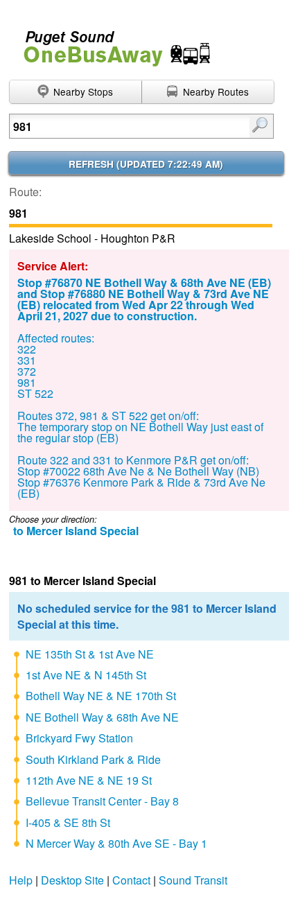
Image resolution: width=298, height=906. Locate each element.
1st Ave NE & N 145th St (86, 675)
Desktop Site (72, 880)
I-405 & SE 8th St (68, 822)
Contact (131, 880)
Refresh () (146, 164)
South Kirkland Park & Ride (93, 759)
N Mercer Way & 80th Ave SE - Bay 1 (116, 843)
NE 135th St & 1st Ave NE (90, 654)
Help (21, 880)
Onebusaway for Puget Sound (111, 42)
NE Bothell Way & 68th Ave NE (102, 717)
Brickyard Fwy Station (79, 738)
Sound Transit (193, 880)
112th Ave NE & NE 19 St (89, 780)
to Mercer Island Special (76, 531)
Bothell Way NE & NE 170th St (101, 696)
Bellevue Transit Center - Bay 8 (102, 801)
